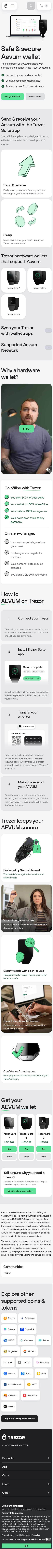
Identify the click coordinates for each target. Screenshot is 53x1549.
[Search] (31, 6)
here (29, 635)
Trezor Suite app (10, 136)
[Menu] (12, 6)
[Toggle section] (48, 330)
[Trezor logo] (6, 5)
